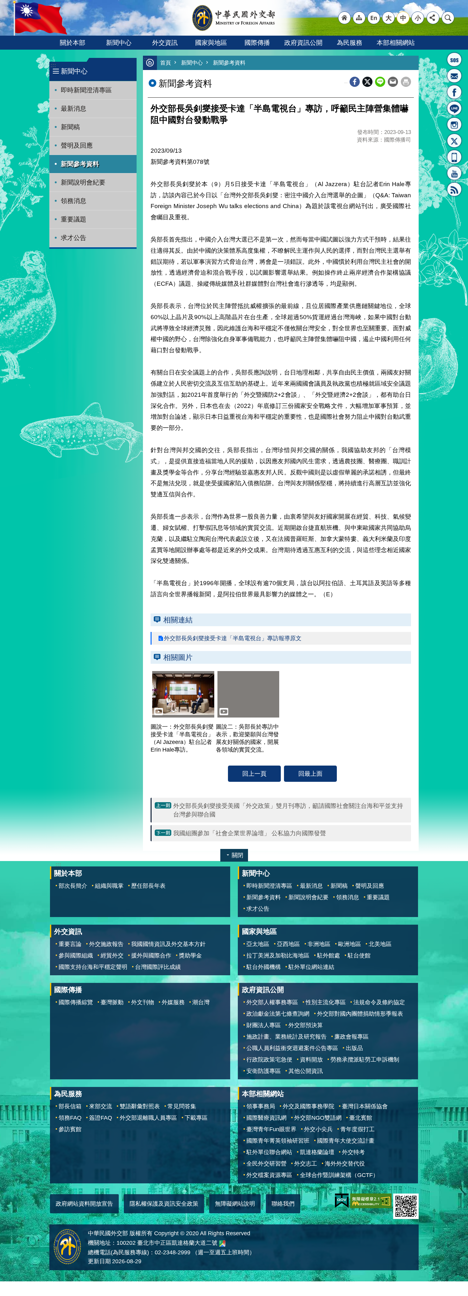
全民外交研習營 (266, 1163)
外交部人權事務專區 (272, 1002)
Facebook (355, 82)
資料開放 (311, 1059)
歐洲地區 (349, 944)
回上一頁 (254, 773)
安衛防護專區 (263, 1071)
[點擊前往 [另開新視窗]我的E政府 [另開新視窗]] (342, 1201)
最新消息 (73, 108)
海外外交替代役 (345, 1163)
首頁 (165, 63)
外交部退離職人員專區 (148, 1118)
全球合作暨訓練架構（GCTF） (339, 1175)
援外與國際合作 (151, 955)
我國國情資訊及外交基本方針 (168, 944)
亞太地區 (257, 944)
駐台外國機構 (263, 967)
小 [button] (418, 17)
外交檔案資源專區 (269, 1175)
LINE (454, 108)
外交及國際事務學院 (308, 1106)
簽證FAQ (100, 1118)
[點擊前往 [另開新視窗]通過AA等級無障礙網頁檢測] (371, 1201)
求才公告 (73, 237)
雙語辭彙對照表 (140, 1106)
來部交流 (100, 1106)
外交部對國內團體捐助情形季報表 (360, 1014)
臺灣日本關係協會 (365, 1106)
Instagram (454, 124)
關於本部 (72, 42)
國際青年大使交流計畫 (345, 1141)
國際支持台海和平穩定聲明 (93, 967)
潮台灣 (200, 1002)
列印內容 (406, 82)
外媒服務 (173, 1002)
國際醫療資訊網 (266, 1118)
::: (53, 65)
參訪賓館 (70, 1129)
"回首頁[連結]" (344, 17)
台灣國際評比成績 (158, 967)
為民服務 (349, 42)
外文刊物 (142, 1002)
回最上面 (310, 773)
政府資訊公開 (303, 42)
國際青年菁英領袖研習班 (277, 1141)
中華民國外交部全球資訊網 (234, 18)
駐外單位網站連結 (311, 967)
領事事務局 (260, 1106)
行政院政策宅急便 (269, 1059)
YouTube (454, 173)
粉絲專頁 (454, 92)
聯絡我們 (283, 1204)
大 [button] (389, 17)
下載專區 (196, 1118)
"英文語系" (373, 17)
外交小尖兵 (318, 1129)
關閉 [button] (237, 855)
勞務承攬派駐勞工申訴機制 (364, 1059)
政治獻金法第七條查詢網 (277, 1014)
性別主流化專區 (326, 1002)
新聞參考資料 (80, 163)
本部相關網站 (396, 42)
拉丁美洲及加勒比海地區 (277, 955)
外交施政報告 (106, 944)
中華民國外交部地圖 (222, 1243)
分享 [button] (433, 17)
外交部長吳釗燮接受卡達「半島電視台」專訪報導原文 (232, 638)
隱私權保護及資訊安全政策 (164, 1204)
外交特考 (353, 1152)
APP (454, 157)
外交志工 (305, 1163)
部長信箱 (454, 76)
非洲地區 (319, 944)
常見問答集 (181, 1106)
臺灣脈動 (112, 1002)
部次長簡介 (73, 886)
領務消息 (73, 200)
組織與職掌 (109, 886)
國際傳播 (257, 42)
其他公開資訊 (305, 1071)
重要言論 (70, 944)
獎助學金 (190, 955)
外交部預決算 (305, 1025)
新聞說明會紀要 (83, 182)
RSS (454, 189)
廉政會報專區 (351, 1036)
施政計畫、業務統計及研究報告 (286, 1036)
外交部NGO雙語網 (318, 1118)
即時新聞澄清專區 (86, 90)
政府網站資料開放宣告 (84, 1204)
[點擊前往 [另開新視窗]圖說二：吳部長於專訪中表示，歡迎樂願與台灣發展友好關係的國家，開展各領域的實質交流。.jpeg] (248, 694)
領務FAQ (70, 1118)
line (380, 82)
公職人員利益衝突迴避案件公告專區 (292, 1048)
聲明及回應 (77, 145)
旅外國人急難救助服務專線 (454, 60)
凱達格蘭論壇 (317, 1152)
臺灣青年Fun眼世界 (271, 1129)
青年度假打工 (357, 1129)
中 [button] (403, 17)
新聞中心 (118, 42)
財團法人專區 (263, 1025)
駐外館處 (328, 955)
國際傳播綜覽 (76, 1002)
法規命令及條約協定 (379, 1002)
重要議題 (73, 219)
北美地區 (380, 944)
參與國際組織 (76, 955)
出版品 (354, 1048)
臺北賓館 (360, 1118)
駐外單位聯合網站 (269, 1152)
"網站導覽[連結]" (359, 17)
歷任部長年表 (148, 886)
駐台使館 (359, 955)
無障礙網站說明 (235, 1204)
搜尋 (448, 17)
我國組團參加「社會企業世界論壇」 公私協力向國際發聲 (249, 833)
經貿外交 (112, 955)
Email (393, 82)
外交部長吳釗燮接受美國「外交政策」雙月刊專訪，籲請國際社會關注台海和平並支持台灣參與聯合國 (288, 810)
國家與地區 (211, 42)
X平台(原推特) (454, 141)
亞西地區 (288, 944)
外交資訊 (165, 42)
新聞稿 (70, 126)
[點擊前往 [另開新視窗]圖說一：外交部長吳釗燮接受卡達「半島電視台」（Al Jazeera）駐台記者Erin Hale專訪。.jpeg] (183, 694)
